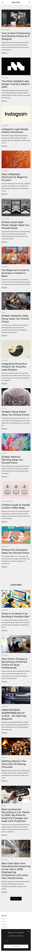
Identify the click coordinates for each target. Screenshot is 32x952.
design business (6, 29)
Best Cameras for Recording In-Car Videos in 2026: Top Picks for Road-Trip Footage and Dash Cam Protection (16, 815)
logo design (5, 77)
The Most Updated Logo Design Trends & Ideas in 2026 (16, 84)
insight (4, 312)
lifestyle (4, 757)
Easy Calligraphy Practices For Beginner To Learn (15, 177)
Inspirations (4, 924)
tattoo (3, 408)
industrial (4, 859)
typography (5, 170)
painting (4, 453)
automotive (5, 706)
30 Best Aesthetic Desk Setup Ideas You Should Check (15, 318)
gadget (4, 805)
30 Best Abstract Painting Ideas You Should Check (12, 459)
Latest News (4, 926)
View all (16, 898)
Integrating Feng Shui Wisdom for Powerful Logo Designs (14, 366)
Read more (4, 53)
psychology (5, 655)
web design (5, 610)
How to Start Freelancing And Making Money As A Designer (16, 36)
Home (3, 918)
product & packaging (7, 501)
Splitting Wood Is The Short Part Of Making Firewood (14, 764)
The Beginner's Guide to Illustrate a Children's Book (15, 273)
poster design (5, 218)
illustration (5, 266)
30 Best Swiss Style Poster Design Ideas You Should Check (15, 225)
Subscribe (16, 946)
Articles (3, 921)
